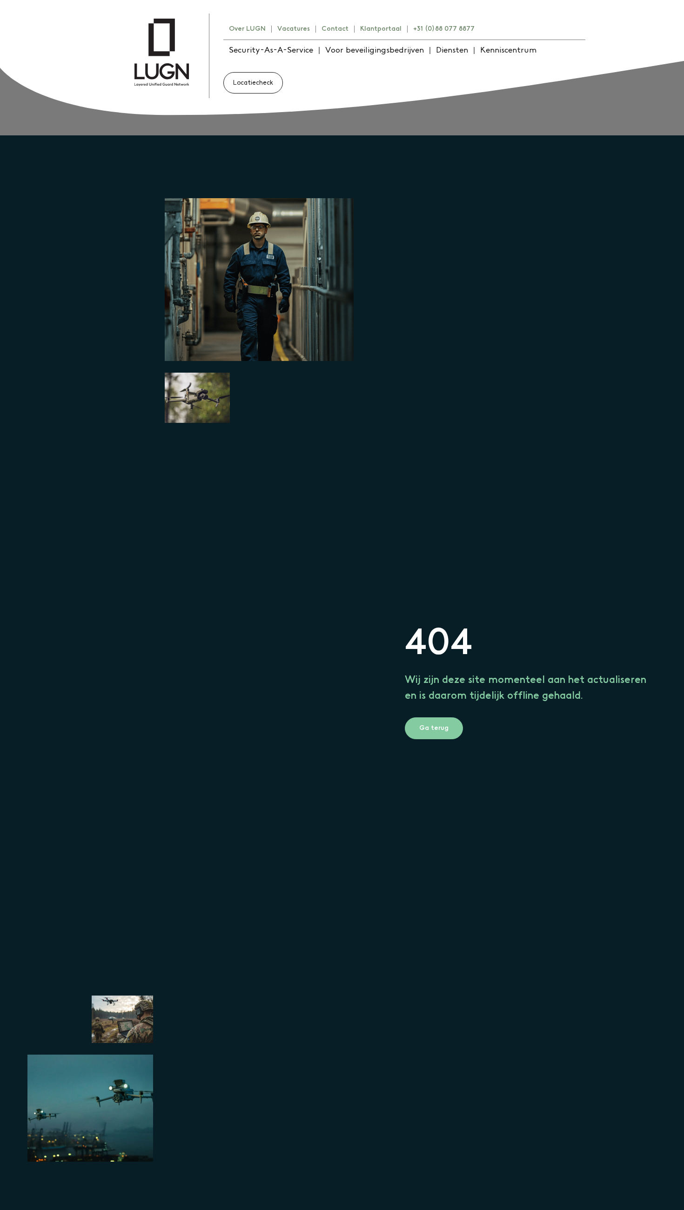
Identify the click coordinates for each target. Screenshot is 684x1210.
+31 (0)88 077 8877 (444, 29)
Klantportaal (381, 29)
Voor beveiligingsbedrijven (374, 50)
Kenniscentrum (508, 50)
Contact (335, 29)
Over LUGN (247, 29)
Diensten (452, 50)
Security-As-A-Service (271, 50)
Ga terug (434, 728)
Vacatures (293, 29)
